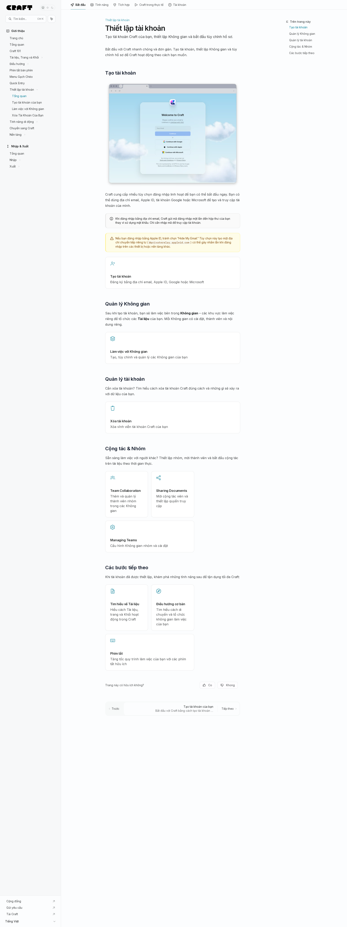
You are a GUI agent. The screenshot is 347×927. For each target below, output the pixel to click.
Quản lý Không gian (302, 33)
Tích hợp (124, 4)
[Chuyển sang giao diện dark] (52, 8)
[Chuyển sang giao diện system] (43, 8)
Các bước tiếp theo (301, 53)
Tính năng (101, 4)
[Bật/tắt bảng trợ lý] (51, 19)
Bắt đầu (81, 4)
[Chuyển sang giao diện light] (48, 8)
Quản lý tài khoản (300, 40)
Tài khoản (179, 4)
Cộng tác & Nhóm (300, 46)
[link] (172, 273)
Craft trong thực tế (151, 4)
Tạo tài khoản (298, 27)
